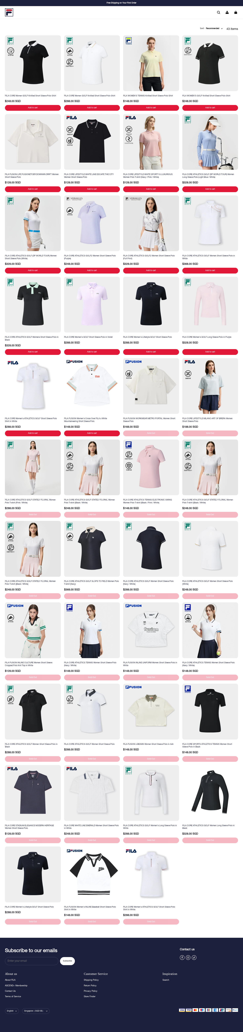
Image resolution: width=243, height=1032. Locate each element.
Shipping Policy (91, 980)
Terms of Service (13, 997)
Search (165, 980)
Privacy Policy (90, 991)
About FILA (10, 980)
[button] (218, 12)
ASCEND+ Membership (16, 986)
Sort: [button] (209, 29)
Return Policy (90, 986)
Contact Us (10, 991)
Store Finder (89, 997)
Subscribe (67, 961)
